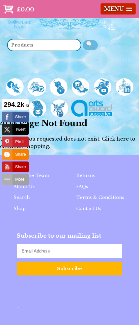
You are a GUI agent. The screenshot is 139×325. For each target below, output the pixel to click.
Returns (85, 175)
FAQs (82, 186)
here (122, 139)
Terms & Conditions (100, 197)
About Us (24, 186)
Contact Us (88, 208)
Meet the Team (31, 175)
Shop (19, 208)
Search (21, 197)
